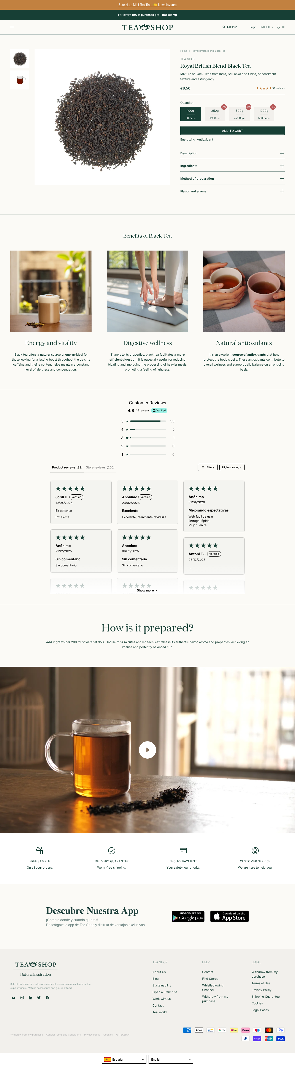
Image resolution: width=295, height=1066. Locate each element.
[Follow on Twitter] (39, 997)
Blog (155, 978)
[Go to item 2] (19, 79)
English (265, 27)
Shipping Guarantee (266, 996)
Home (183, 50)
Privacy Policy (261, 990)
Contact (158, 1005)
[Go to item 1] (19, 58)
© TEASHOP (123, 1034)
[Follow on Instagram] (22, 997)
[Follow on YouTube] (13, 997)
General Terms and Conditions (63, 1034)
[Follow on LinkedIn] (30, 997)
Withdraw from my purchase (26, 1034)
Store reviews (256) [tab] (100, 467)
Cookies (257, 1003)
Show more (145, 590)
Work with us (161, 998)
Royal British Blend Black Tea (208, 50)
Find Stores (210, 978)
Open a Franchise (164, 992)
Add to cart (232, 131)
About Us (159, 972)
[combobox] (124, 1059)
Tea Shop (187, 59)
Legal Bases (260, 1010)
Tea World (159, 1012)
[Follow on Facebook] (47, 997)
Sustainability (161, 985)
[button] (264, 88)
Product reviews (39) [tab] (67, 467)
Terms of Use (261, 983)
